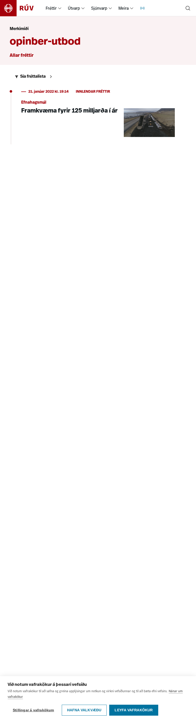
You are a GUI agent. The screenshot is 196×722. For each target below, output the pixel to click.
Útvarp (74, 8)
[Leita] (188, 8)
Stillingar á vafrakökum (33, 710)
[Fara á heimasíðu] (21, 8)
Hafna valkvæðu (84, 710)
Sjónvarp (99, 8)
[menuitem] (60, 8)
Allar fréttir (21, 55)
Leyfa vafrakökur (134, 710)
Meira (123, 8)
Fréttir (51, 8)
